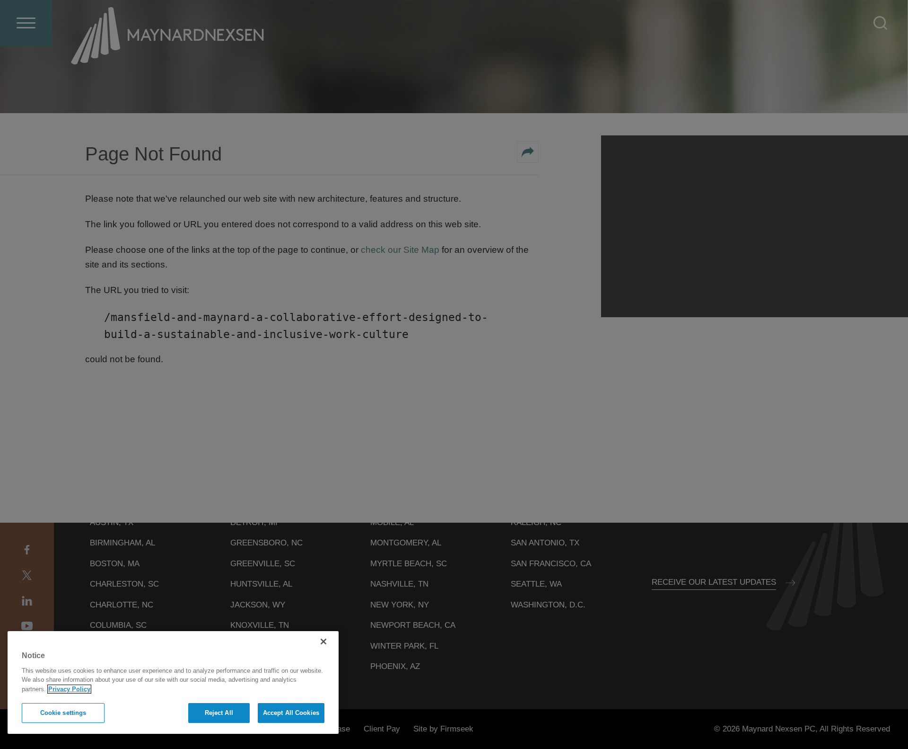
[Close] (323, 641)
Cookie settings (63, 712)
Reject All (219, 712)
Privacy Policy (69, 689)
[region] (173, 682)
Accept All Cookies (291, 712)
